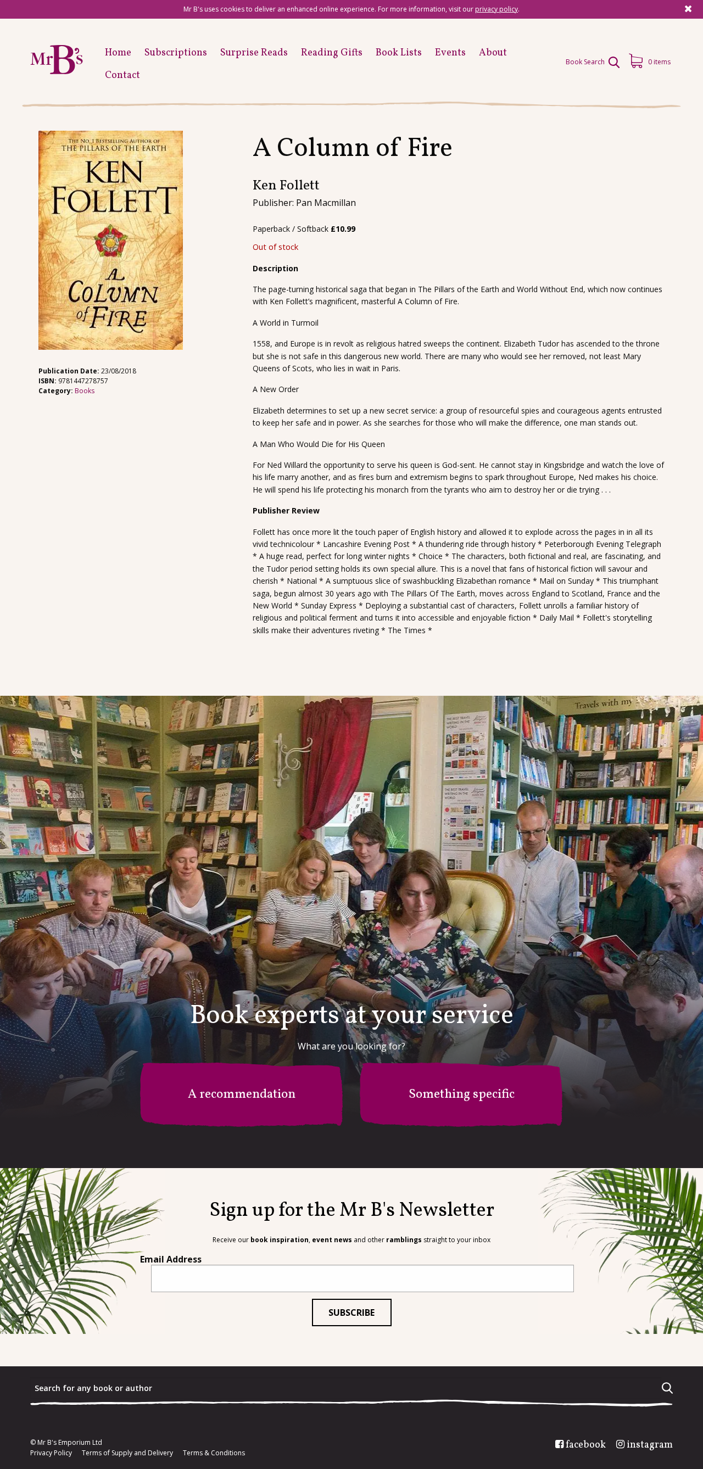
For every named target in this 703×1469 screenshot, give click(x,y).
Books (84, 390)
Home (118, 53)
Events (450, 53)
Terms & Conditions (214, 1453)
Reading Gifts (331, 53)
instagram (650, 1445)
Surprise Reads (254, 53)
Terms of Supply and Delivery (127, 1453)
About (493, 53)
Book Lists (399, 53)
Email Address (171, 1259)
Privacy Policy (51, 1453)
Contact (122, 75)
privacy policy (496, 9)
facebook (586, 1445)
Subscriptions (175, 53)
